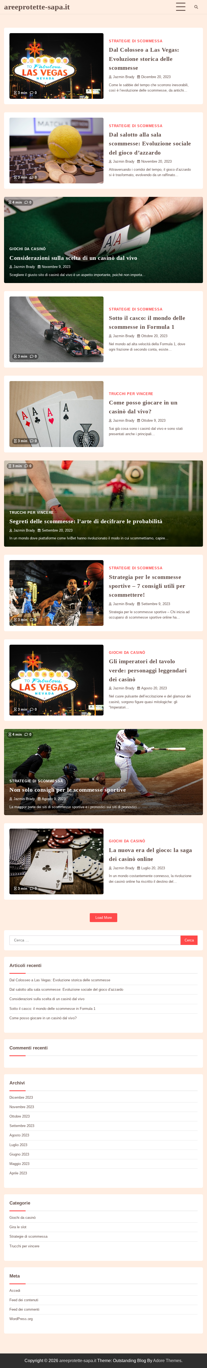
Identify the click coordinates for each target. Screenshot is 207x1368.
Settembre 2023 (21, 1126)
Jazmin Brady (123, 77)
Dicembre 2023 (21, 1097)
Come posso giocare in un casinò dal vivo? (43, 1018)
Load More (103, 918)
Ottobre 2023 (19, 1116)
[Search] (196, 7)
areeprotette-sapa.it (37, 6)
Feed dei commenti (24, 1309)
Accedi (14, 1291)
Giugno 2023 (19, 1154)
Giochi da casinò (27, 249)
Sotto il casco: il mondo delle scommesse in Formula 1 (52, 1009)
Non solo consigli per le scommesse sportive (67, 789)
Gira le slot (17, 1227)
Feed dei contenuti (23, 1300)
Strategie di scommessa (136, 41)
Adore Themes (167, 1360)
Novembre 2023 (21, 1107)
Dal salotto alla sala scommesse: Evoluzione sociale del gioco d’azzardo (150, 143)
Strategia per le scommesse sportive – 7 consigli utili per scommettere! (147, 586)
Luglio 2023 (18, 1145)
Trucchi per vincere (131, 394)
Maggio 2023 (19, 1164)
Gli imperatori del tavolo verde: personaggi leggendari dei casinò (148, 670)
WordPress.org (21, 1319)
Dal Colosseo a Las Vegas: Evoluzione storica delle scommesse (144, 58)
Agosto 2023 (19, 1135)
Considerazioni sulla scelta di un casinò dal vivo (73, 257)
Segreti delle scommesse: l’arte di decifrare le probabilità (86, 521)
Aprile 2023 (18, 1173)
